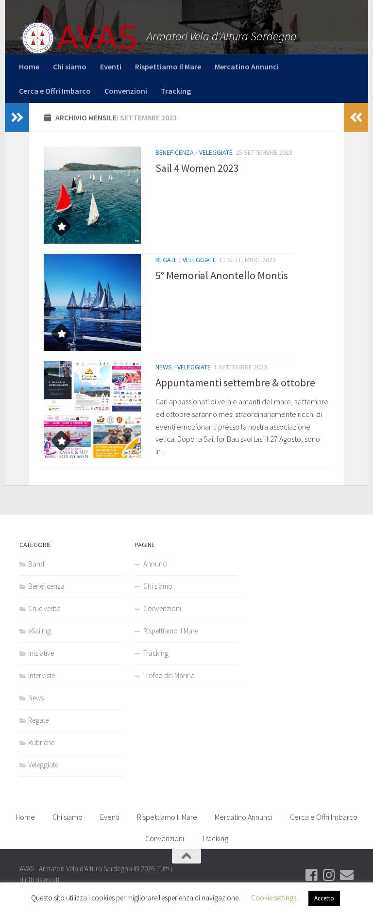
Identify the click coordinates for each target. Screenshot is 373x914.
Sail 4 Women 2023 (197, 168)
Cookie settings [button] (273, 897)
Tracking (176, 91)
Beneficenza (174, 152)
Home (29, 66)
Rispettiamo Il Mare (168, 66)
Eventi (110, 66)
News (163, 367)
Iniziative (41, 653)
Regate (166, 259)
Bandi (37, 563)
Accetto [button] (324, 898)
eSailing (39, 630)
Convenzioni (125, 91)
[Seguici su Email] (347, 875)
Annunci (155, 563)
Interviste (41, 675)
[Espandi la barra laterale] (17, 117)
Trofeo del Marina (169, 675)
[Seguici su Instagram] (329, 875)
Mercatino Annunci (247, 66)
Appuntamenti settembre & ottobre (235, 382)
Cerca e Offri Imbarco (55, 91)
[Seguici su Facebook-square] (312, 875)
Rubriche (41, 742)
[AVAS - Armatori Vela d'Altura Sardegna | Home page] (78, 37)
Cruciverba (44, 608)
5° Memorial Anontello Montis (221, 275)
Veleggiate (216, 152)
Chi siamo (69, 66)
